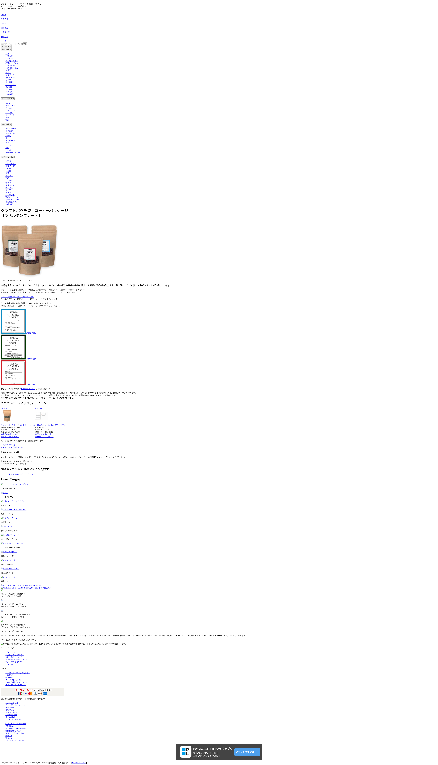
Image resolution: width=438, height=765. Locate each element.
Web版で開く (31, 333)
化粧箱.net (9, 710)
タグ (7, 143)
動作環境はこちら (28, 389)
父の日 (8, 171)
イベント (8, 157)
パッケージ (23, 474)
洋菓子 (8, 73)
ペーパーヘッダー (12, 152)
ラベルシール (10, 129)
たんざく (9, 150)
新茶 (7, 173)
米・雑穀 (9, 82)
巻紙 (7, 148)
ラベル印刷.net (11, 717)
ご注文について (11, 652)
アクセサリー (10, 92)
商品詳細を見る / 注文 (10, 434)
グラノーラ (10, 75)
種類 (6, 124)
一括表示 (9, 94)
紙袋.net (8, 736)
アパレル (9, 89)
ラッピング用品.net (13, 719)
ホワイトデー (10, 166)
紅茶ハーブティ (11, 63)
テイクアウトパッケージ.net (16, 705)
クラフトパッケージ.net (15, 733)
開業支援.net (10, 707)
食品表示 (9, 204)
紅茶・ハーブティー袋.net (15, 724)
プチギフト (10, 195)
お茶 (7, 54)
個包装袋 (9, 131)
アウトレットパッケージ (15, 740)
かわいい (9, 103)
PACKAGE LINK (12, 703)
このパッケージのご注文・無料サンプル (17, 297)
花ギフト (9, 80)
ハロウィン (10, 180)
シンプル (9, 113)
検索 (24, 44)
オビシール (10, 141)
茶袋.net (8, 738)
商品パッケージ (11, 197)
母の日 (8, 168)
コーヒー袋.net (11, 715)
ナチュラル (10, 108)
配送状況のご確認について (16, 660)
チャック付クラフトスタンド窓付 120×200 (18, 425)
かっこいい (10, 105)
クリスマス (10, 185)
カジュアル (10, 110)
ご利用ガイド (10, 675)
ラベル (30, 474)
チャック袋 (10, 133)
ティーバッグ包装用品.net (15, 728)
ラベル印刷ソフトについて (16, 682)
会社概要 (9, 678)
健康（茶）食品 (11, 68)
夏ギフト (9, 176)
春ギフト (9, 190)
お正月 (8, 161)
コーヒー (9, 58)
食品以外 (9, 87)
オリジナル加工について (15, 685)
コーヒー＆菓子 (11, 61)
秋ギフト (9, 183)
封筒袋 (8, 136)
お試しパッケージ (12, 200)
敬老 (7, 178)
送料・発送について (13, 657)
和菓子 (8, 70)
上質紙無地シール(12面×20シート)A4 (50, 425)
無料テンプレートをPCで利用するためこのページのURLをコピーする (16, 462)
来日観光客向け (11, 202)
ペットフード (10, 85)
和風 (7, 117)
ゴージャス (10, 115)
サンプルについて (12, 664)
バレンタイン (10, 164)
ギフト (8, 192)
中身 (6, 49)
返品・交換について (13, 662)
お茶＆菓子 (10, 56)
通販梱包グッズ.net (13, 731)
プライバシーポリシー (14, 680)
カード (8, 145)
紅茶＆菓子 (10, 66)
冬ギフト (9, 188)
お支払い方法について (14, 655)
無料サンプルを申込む (10, 437)
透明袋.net (9, 726)
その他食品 (10, 78)
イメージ (8, 99)
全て (6, 46)
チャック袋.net (11, 712)
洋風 (7, 120)
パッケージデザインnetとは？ (17, 673)
